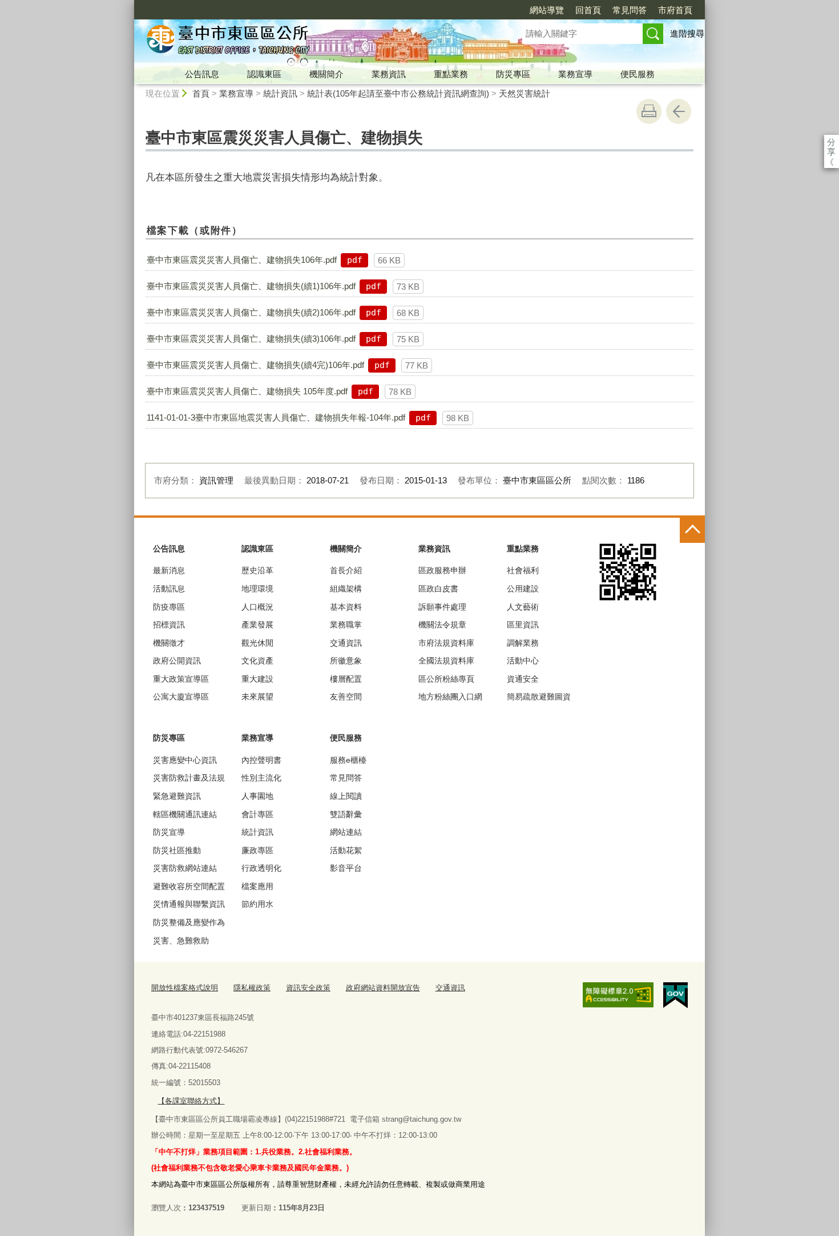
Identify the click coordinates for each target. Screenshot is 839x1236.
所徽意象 (346, 660)
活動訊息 (169, 588)
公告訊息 (202, 74)
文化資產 (257, 660)
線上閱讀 (346, 796)
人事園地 (257, 796)
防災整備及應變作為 (189, 922)
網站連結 (346, 832)
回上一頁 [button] (678, 111)
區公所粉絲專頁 (446, 678)
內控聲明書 (261, 760)
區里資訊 (523, 624)
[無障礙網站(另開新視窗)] (618, 994)
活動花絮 (346, 850)
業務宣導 (575, 74)
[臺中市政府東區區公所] (314, 42)
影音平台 (346, 868)
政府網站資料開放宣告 (383, 987)
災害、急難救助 (181, 940)
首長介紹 (346, 570)
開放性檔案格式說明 (184, 987)
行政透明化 (261, 868)
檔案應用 (257, 886)
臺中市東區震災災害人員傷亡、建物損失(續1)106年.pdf (251, 286)
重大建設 (257, 678)
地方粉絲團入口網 (450, 696)
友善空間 (346, 696)
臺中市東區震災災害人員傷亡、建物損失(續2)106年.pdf (251, 312)
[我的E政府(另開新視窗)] (675, 995)
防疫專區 (169, 606)
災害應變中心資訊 (185, 760)
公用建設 (523, 588)
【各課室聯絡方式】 (191, 1101)
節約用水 (257, 904)
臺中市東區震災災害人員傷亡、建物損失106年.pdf (242, 260)
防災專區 (513, 74)
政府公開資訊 (177, 660)
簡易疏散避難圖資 (539, 696)
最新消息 (169, 570)
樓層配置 (346, 678)
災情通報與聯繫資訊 (189, 904)
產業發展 (257, 624)
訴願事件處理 (442, 606)
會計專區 (257, 814)
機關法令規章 (442, 624)
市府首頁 (675, 10)
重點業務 (451, 74)
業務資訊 (389, 74)
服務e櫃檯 (348, 760)
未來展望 (257, 696)
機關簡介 (326, 74)
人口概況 (257, 606)
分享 (831, 142)
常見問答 (629, 10)
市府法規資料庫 (446, 642)
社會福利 (523, 570)
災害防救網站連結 (185, 868)
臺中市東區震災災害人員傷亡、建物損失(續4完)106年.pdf (255, 365)
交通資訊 (346, 642)
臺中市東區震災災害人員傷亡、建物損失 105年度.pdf (247, 391)
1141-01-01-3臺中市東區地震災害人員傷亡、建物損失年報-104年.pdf (276, 417)
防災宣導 (169, 832)
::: (129, 5)
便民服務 (637, 74)
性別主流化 (261, 777)
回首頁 (588, 10)
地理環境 (257, 588)
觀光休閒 (257, 642)
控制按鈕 (692, 530)
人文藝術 (523, 606)
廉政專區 (257, 850)
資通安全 (523, 678)
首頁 (200, 93)
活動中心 (523, 660)
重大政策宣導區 (181, 678)
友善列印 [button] (648, 111)
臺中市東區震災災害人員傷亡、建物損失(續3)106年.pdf (251, 338)
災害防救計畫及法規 (189, 777)
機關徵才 (169, 642)
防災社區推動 (177, 850)
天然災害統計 (524, 93)
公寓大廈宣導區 (181, 696)
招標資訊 (169, 624)
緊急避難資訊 (177, 796)
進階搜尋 (687, 33)
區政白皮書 (438, 588)
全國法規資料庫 (446, 660)
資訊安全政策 (308, 987)
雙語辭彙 (346, 814)
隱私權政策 (252, 987)
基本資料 (346, 606)
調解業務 (523, 642)
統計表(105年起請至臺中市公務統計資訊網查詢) (398, 93)
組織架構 (346, 588)
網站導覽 (547, 10)
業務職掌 (346, 624)
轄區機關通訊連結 (185, 814)
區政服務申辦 (442, 570)
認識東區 (264, 74)
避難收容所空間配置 (189, 886)
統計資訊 (280, 93)
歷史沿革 (257, 570)
